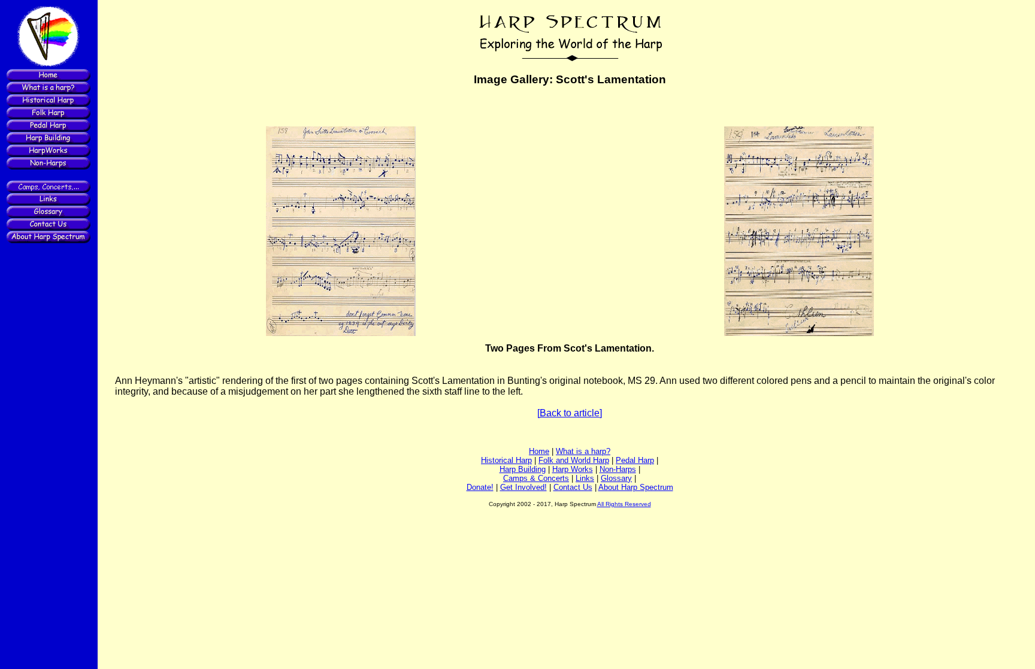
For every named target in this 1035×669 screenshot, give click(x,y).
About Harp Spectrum (635, 487)
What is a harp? (583, 451)
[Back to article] (569, 413)
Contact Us (572, 487)
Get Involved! (523, 487)
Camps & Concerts (536, 478)
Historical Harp (506, 460)
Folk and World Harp (573, 460)
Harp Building (523, 469)
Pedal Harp (635, 460)
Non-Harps (618, 469)
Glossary (616, 478)
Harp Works (572, 469)
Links (585, 478)
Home (539, 451)
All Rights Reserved (624, 504)
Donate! (480, 487)
